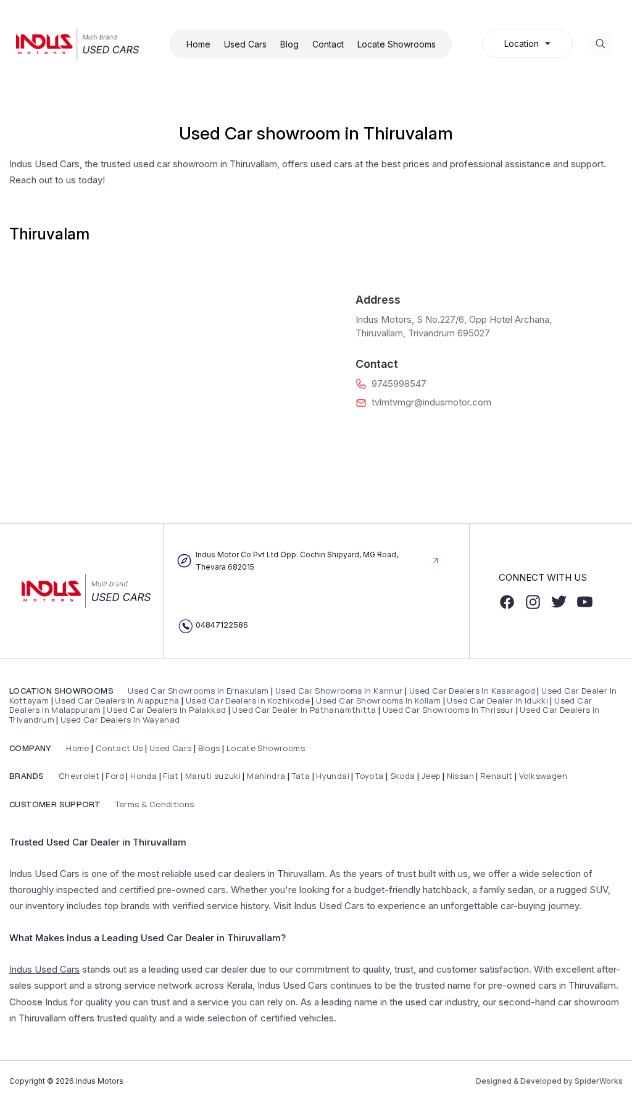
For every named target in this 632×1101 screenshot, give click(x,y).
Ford (115, 775)
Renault (497, 775)
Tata (301, 775)
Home (198, 44)
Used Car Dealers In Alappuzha (117, 700)
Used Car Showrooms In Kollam (378, 700)
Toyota (369, 775)
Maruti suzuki (213, 775)
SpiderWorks (599, 1081)
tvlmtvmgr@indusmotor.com (431, 402)
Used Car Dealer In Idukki (497, 700)
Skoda (402, 775)
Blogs (209, 748)
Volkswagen (543, 775)
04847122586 (222, 624)
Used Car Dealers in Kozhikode (248, 700)
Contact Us (119, 748)
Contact (328, 44)
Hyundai (332, 775)
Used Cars (245, 44)
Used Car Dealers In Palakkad (166, 709)
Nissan (461, 775)
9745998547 (399, 383)
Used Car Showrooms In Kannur (339, 690)
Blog (289, 44)
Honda (144, 775)
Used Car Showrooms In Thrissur (448, 709)
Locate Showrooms (396, 44)
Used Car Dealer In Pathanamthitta (304, 709)
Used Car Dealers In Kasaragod (472, 690)
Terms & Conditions (153, 804)
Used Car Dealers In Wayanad (120, 719)
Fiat (172, 775)
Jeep (431, 775)
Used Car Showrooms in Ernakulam (198, 690)
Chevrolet (77, 775)
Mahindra (267, 775)
